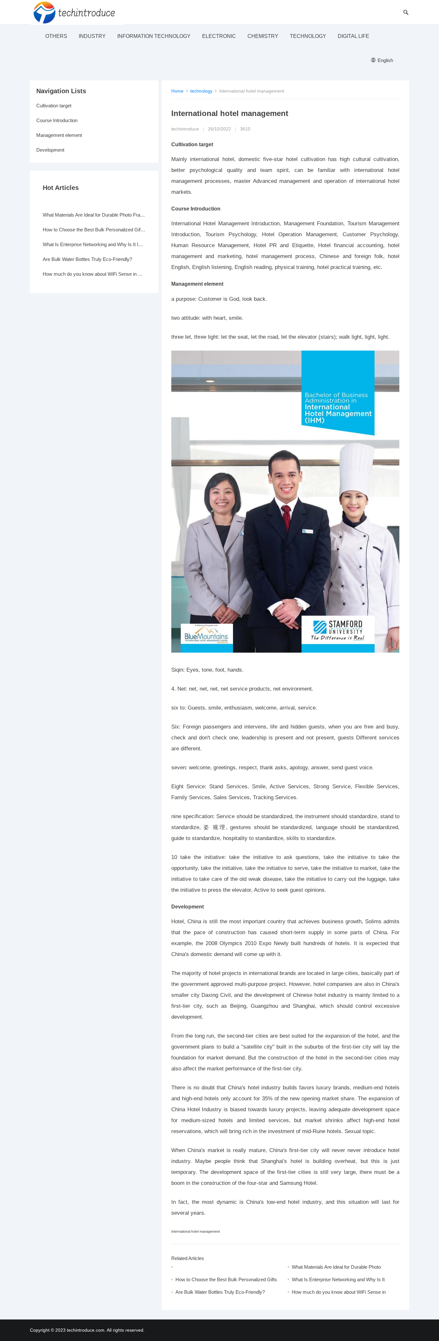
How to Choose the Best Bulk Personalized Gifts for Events (94, 229)
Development (50, 150)
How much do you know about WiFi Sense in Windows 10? (94, 274)
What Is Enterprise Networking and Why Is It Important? (94, 244)
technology (308, 36)
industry (92, 36)
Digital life (353, 36)
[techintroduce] (77, 12)
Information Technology (154, 36)
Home (177, 91)
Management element (59, 135)
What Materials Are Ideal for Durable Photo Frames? (94, 215)
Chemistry (262, 36)
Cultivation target (53, 105)
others (56, 36)
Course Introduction (56, 120)
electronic (219, 36)
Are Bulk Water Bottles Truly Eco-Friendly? (220, 1292)
